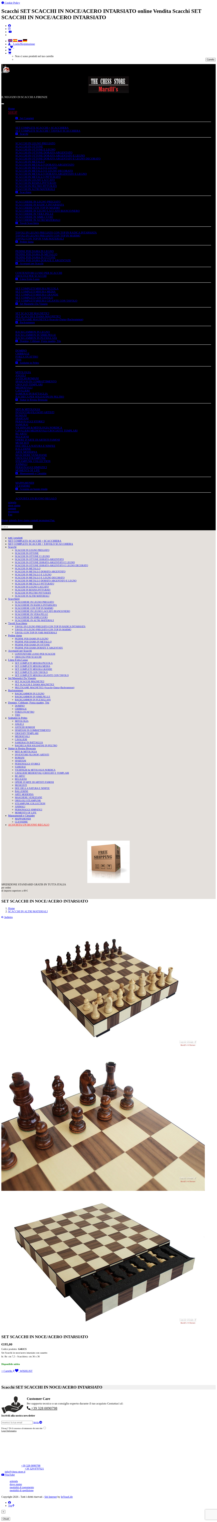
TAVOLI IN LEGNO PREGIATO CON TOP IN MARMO (47, 235)
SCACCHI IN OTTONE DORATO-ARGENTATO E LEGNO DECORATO (58, 158)
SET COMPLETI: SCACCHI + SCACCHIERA (42, 127)
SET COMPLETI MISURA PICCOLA (36, 288)
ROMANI (21, 415)
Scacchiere (24, 192)
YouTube (9, 1474)
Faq (10, 514)
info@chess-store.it (15, 1471)
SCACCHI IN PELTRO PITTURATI (36, 186)
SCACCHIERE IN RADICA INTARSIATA (39, 204)
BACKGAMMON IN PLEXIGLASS (36, 338)
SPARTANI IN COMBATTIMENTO (36, 381)
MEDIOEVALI (23, 387)
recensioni (13, 511)
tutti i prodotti (15, 537)
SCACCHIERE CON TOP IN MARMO (37, 207)
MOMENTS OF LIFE (27, 470)
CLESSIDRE (22, 485)
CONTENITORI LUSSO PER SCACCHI (38, 273)
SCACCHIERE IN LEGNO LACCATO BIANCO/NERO (47, 210)
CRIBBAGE (22, 353)
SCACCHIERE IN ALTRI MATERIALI (37, 220)
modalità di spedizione (22, 1490)
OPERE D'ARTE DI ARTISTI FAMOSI (37, 439)
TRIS (18, 359)
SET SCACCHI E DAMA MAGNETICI (38, 316)
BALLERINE (23, 449)
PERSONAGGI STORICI (29, 421)
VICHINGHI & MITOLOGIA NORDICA (38, 427)
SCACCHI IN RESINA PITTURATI (35, 183)
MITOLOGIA (23, 372)
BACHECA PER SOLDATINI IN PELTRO (39, 396)
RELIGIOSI (22, 436)
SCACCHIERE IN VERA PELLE (34, 213)
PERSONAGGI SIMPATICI (31, 467)
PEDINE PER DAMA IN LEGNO (34, 251)
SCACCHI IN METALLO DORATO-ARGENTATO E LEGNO (51, 173)
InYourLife (67, 1496)
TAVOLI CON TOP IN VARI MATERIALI (39, 238)
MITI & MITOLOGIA (27, 409)
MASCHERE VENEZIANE (31, 455)
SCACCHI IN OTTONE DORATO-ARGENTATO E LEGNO (50, 155)
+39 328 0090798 (43, 1408)
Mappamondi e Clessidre (32, 473)
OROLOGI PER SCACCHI (30, 276)
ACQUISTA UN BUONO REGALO (36, 498)
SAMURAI (21, 424)
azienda (12, 502)
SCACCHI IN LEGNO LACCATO (35, 180)
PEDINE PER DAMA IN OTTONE (35, 257)
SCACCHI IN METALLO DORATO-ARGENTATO (44, 164)
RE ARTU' (21, 433)
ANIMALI (21, 464)
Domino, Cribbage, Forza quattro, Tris (39, 341)
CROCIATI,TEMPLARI (29, 384)
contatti (12, 508)
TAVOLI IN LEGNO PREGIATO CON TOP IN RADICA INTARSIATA (56, 232)
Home (11, 108)
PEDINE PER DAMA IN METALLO (36, 254)
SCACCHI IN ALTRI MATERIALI (35, 189)
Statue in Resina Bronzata (32, 399)
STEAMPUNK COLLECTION (33, 461)
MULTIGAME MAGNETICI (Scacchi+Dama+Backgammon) (49, 319)
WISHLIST (25, 1371)
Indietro (8, 917)
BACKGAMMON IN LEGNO (32, 332)
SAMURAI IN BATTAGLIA (31, 393)
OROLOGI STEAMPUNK (30, 458)
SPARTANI (21, 418)
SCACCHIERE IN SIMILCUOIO (34, 217)
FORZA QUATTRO (26, 356)
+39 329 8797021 (34, 1468)
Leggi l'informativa (8, 1431)
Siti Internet (50, 1496)
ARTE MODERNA (26, 452)
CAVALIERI (22, 390)
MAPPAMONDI (24, 482)
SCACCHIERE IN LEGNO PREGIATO (38, 201)
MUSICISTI (22, 442)
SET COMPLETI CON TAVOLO (34, 297)
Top (10, 1505)
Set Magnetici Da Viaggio (33, 303)
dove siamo (14, 505)
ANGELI (20, 375)
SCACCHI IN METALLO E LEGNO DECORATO (44, 170)
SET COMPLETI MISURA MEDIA (35, 291)
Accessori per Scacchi (30, 263)
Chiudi (6, 1519)
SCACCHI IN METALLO (30, 161)
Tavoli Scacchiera (28, 223)
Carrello (210, 59)
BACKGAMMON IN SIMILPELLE (35, 335)
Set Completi (26, 118)
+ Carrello (7, 1371)
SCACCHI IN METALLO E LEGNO (36, 167)
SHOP (12, 112)
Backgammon (26, 322)
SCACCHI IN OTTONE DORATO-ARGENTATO (43, 152)
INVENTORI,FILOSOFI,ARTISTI (34, 412)
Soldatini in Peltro (28, 362)
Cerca (36, 526)
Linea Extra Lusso (29, 279)
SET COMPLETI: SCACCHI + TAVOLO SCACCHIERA (47, 130)
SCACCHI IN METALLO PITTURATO (38, 177)
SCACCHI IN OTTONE (29, 146)
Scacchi (23, 133)
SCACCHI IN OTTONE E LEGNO (35, 149)
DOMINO (21, 350)
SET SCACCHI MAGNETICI (32, 313)
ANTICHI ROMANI (27, 378)
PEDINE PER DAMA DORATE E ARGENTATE (43, 260)
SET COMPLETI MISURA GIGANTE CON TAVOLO (46, 300)
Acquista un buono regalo (32, 489)
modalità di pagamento (22, 1487)
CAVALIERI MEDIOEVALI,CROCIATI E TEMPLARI (46, 430)
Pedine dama (26, 241)
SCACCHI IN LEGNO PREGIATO (35, 143)
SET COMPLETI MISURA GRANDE (36, 294)
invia (36, 1422)
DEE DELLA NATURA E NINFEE (35, 445)
